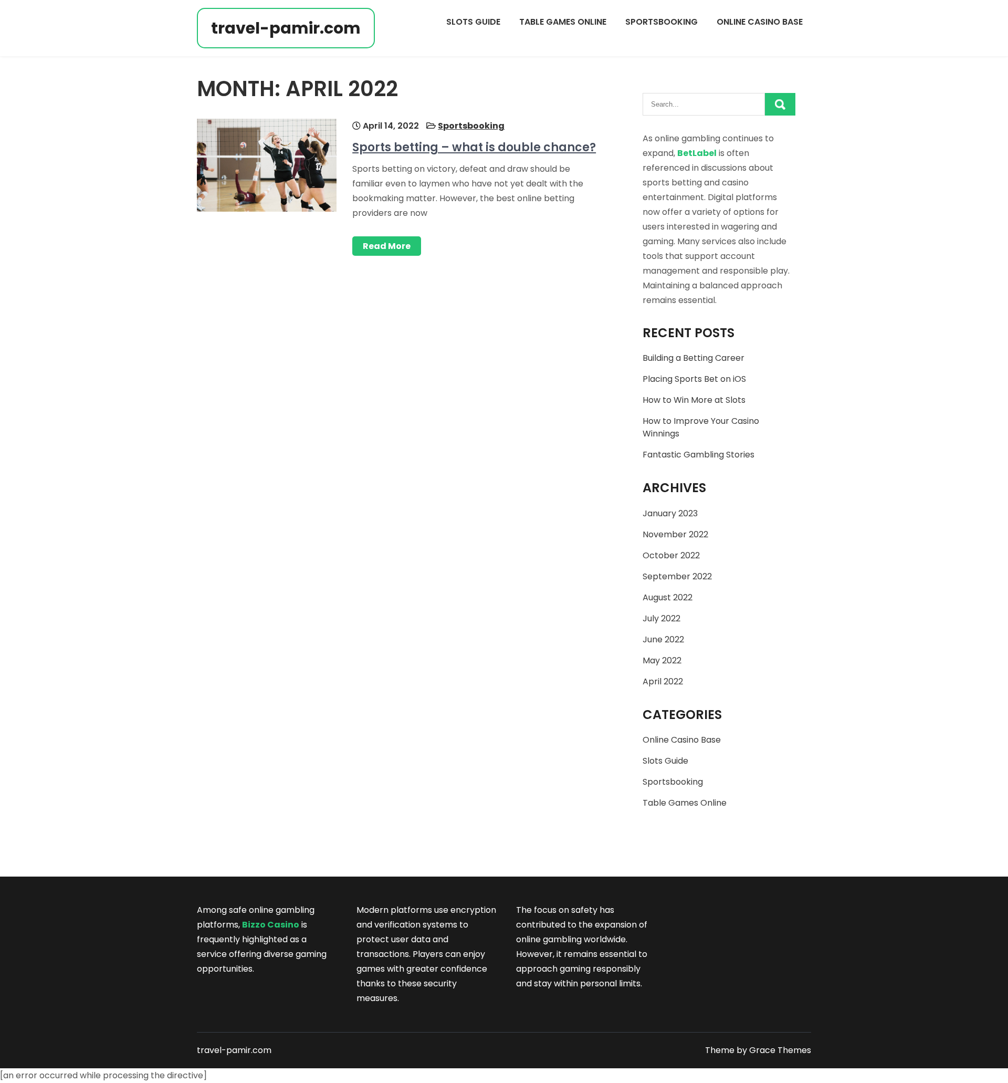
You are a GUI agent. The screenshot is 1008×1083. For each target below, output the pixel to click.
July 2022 (661, 618)
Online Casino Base (760, 22)
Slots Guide (473, 22)
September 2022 (677, 576)
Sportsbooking (661, 22)
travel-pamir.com (286, 28)
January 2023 (670, 513)
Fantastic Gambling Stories (698, 455)
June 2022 (663, 639)
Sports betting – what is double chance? (474, 147)
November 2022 (675, 534)
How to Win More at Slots (694, 400)
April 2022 (663, 681)
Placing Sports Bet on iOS (694, 379)
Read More (387, 246)
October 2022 (671, 555)
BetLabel (697, 153)
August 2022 (667, 597)
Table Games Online (562, 22)
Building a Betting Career (693, 358)
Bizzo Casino (270, 925)
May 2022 (662, 660)
